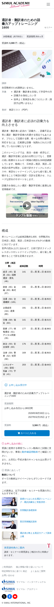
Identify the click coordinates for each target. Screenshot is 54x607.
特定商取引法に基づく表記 (14, 571)
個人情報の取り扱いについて (29, 567)
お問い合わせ (8, 575)
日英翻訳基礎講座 (28, 510)
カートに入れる (28, 433)
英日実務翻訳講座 (28, 521)
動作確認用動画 (30, 452)
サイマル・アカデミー (27, 589)
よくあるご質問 (38, 571)
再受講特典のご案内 (14, 547)
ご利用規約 (7, 567)
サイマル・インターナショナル (31, 582)
